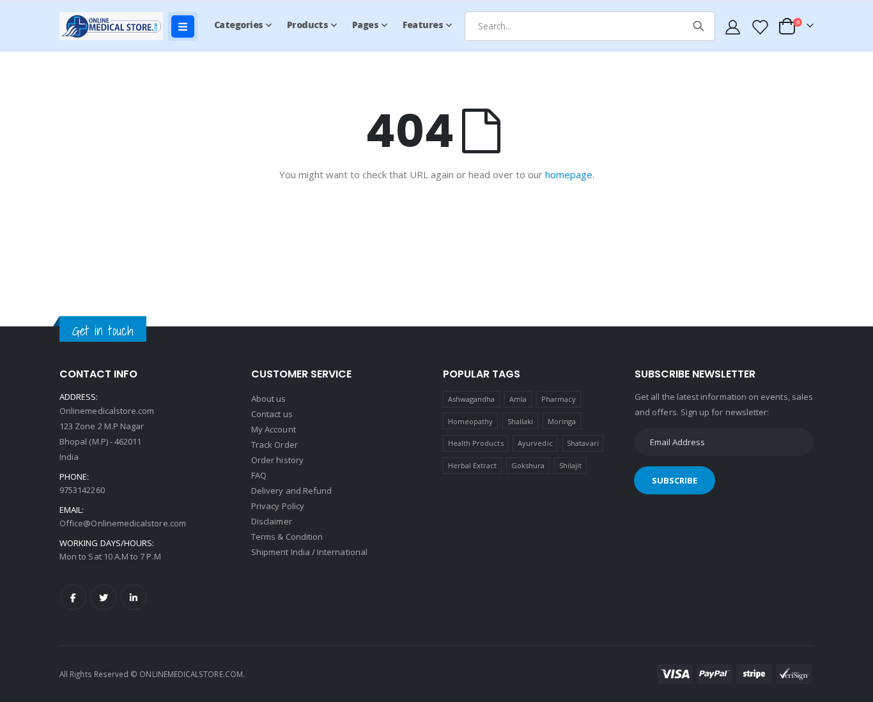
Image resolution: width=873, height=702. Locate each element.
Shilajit (570, 465)
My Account (273, 429)
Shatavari (583, 443)
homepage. (569, 174)
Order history (277, 460)
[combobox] (589, 26)
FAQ (259, 475)
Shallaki (520, 421)
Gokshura (528, 465)
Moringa (562, 421)
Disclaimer (271, 521)
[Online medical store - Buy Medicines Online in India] (113, 26)
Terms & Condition (287, 536)
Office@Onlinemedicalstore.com (122, 523)
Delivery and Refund (291, 490)
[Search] (698, 26)
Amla (518, 399)
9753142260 (82, 490)
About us (268, 398)
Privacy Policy (277, 506)
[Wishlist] (759, 26)
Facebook (73, 597)
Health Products (476, 443)
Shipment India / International (309, 552)
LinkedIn (133, 597)
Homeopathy (470, 421)
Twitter (103, 597)
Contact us (272, 414)
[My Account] (733, 26)
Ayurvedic (535, 443)
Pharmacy (558, 399)
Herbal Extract (472, 465)
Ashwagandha (471, 399)
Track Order (274, 444)
